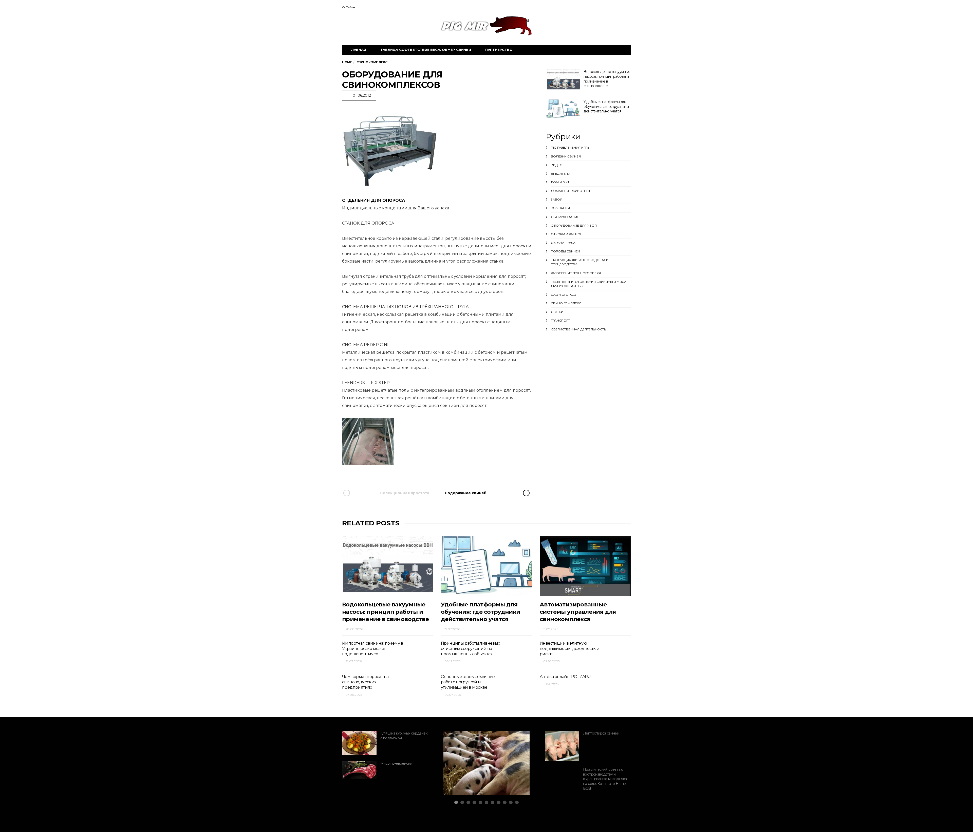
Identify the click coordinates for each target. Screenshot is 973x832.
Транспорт (560, 320)
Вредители (560, 173)
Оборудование (565, 217)
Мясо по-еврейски (396, 763)
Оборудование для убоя (574, 225)
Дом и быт (560, 182)
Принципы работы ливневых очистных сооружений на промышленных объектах (470, 649)
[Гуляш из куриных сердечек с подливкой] (359, 743)
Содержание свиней (465, 493)
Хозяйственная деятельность (578, 329)
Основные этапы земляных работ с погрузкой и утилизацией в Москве (468, 682)
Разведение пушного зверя (576, 273)
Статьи (557, 312)
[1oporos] (370, 442)
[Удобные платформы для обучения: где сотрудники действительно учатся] (563, 109)
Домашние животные (571, 191)
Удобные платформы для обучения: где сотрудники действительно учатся (606, 106)
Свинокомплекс (566, 303)
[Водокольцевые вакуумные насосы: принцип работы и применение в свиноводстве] (563, 80)
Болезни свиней (566, 156)
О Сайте (348, 7)
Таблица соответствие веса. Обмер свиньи (425, 50)
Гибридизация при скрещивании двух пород (477, 774)
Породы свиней (565, 251)
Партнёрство (499, 50)
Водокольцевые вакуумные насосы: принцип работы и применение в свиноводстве (607, 78)
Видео (557, 165)
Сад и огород (563, 294)
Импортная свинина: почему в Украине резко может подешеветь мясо (372, 649)
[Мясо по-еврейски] (359, 770)
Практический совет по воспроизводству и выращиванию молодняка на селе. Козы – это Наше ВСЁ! (605, 778)
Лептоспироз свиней (601, 733)
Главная (357, 50)
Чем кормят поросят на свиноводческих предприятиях (365, 682)
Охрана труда (563, 243)
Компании (560, 208)
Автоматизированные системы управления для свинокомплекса (578, 612)
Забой (556, 199)
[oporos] (392, 148)
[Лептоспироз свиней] (562, 746)
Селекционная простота (404, 493)
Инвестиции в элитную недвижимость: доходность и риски (569, 649)
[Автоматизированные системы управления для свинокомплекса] (585, 566)
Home (347, 62)
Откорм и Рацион (567, 234)
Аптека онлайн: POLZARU (565, 676)
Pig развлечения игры (570, 147)
